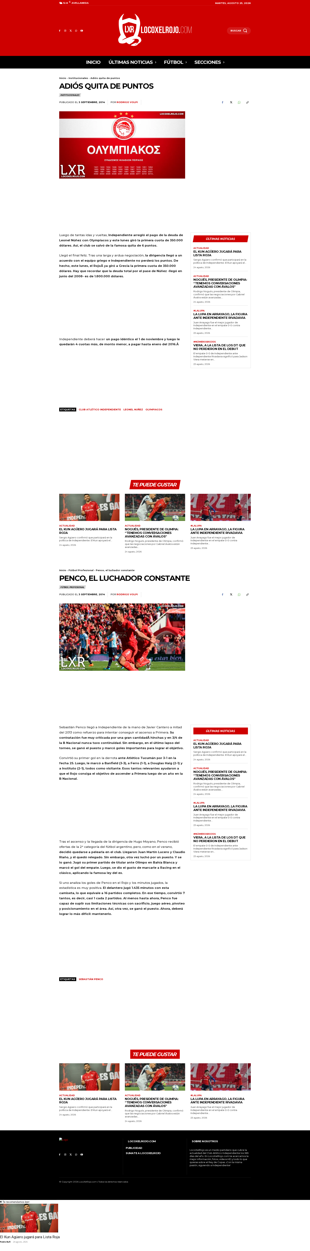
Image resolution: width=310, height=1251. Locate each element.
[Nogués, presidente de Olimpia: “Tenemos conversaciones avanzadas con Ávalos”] (155, 507)
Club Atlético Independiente (100, 409)
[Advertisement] (220, 136)
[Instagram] (65, 31)
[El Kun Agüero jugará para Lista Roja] (89, 507)
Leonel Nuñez (133, 409)
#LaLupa (199, 310)
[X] (71, 31)
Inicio (62, 78)
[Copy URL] (247, 102)
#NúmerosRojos (204, 342)
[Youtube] (82, 31)
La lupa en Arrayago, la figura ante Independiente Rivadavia (220, 316)
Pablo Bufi (5, 1241)
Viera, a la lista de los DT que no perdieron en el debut (219, 347)
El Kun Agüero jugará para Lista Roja (30, 1237)
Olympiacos (153, 409)
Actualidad (201, 248)
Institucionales (78, 78)
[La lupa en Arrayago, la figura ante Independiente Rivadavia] (221, 507)
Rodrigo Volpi (127, 102)
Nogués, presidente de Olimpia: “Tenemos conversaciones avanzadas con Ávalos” (220, 283)
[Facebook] (60, 31)
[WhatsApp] (76, 31)
